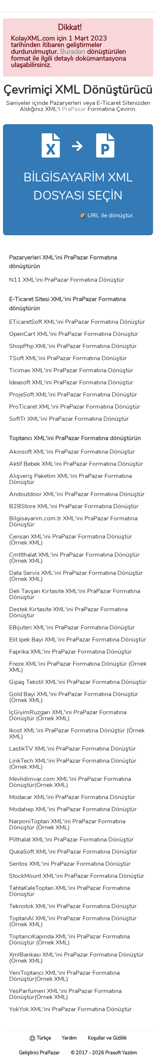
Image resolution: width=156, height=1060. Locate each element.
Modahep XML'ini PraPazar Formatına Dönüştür (73, 809)
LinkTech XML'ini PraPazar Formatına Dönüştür (72, 761)
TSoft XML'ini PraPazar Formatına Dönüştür (68, 358)
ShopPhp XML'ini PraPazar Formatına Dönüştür (73, 346)
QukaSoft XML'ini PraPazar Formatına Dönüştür (73, 852)
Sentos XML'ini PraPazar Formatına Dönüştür (70, 864)
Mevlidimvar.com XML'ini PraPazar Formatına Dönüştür (70, 782)
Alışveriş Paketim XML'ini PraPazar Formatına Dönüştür (70, 479)
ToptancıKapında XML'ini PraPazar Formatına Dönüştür (69, 939)
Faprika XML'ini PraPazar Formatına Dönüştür (70, 652)
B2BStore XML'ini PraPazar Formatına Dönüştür (74, 506)
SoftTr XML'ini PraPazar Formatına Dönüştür (69, 419)
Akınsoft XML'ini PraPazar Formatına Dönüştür (72, 452)
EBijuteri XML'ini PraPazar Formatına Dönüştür (72, 627)
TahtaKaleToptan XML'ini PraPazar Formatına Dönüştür (69, 891)
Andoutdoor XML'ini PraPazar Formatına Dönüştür (77, 494)
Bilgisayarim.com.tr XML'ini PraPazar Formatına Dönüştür (73, 521)
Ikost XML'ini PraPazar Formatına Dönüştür (67, 730)
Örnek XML (26, 543)
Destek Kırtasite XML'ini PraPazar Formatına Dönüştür (68, 612)
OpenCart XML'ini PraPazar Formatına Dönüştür (73, 334)
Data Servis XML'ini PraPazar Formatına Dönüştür (76, 573)
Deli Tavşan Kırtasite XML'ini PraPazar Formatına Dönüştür (74, 594)
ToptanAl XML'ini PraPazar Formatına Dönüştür (73, 918)
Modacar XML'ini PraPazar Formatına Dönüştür (72, 797)
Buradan (72, 51)
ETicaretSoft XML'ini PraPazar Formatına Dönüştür (77, 322)
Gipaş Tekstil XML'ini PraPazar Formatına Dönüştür (78, 682)
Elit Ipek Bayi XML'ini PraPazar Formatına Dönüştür (77, 639)
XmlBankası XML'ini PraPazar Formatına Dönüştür (76, 955)
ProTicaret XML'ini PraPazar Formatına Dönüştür (74, 407)
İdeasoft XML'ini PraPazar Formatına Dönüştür (71, 382)
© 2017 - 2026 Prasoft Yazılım (104, 1052)
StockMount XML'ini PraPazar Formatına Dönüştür (76, 876)
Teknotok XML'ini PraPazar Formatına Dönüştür (73, 906)
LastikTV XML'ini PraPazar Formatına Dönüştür (72, 749)
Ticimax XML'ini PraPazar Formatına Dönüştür (71, 370)
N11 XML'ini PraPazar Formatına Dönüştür (66, 280)
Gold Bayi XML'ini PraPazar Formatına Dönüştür (73, 694)
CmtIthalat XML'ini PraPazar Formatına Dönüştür (74, 555)
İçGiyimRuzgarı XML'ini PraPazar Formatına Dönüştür (67, 715)
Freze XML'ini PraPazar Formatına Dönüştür (68, 664)
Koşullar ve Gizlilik (107, 1038)
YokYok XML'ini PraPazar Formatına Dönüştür (70, 1009)
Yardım (69, 1038)
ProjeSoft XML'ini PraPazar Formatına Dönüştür (73, 394)
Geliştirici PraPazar (39, 1052)
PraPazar (74, 109)
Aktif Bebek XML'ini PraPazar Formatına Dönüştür (76, 464)
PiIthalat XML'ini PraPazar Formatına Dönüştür (71, 839)
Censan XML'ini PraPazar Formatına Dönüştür (70, 536)
